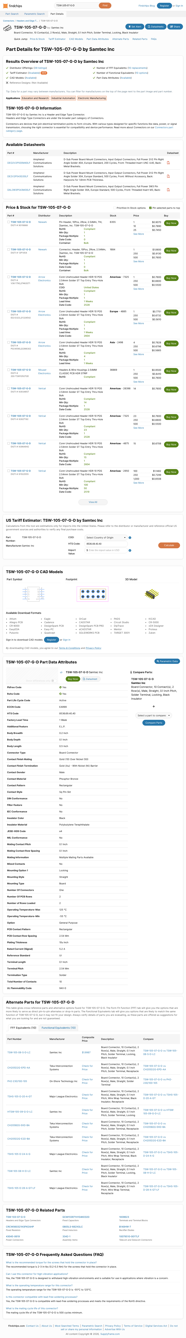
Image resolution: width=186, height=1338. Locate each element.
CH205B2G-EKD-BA (18, 1125)
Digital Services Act (156, 1325)
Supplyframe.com (110, 1333)
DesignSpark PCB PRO (91, 625)
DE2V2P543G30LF (17, 176)
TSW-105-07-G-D (21, 222)
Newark (42, 222)
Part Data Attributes (98, 39)
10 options (141, 72)
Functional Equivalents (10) (59, 1027)
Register (164, 5)
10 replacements (138, 67)
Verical (42, 388)
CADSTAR (84, 622)
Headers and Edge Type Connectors (27, 20)
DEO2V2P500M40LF (18, 162)
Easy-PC (49, 629)
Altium (12, 618)
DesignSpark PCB (54, 625)
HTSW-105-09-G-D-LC (20, 1111)
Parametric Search (92, 1325)
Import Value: (72, 552)
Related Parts (140, 39)
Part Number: (11, 539)
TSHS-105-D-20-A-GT (19, 1096)
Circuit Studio (121, 622)
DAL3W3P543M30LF (18, 189)
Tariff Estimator (57, 39)
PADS (117, 618)
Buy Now (171, 223)
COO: (71, 537)
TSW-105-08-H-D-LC (19, 1171)
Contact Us (32, 1325)
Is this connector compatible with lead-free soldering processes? (41, 1296)
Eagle (47, 618)
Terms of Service (133, 1325)
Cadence (49, 622)
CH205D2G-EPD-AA (18, 1067)
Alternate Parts (120, 39)
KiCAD (152, 618)
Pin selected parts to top (166, 207)
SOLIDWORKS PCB (89, 632)
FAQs (154, 39)
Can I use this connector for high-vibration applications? (37, 1273)
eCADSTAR (85, 629)
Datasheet (91, 679)
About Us (47, 1325)
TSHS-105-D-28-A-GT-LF (21, 1188)
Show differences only (38, 680)
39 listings (40, 67)
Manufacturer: (13, 545)
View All (93, 502)
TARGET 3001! (122, 632)
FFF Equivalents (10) (23, 1027)
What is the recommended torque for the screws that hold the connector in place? (51, 1262)
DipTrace (119, 625)
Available (34, 72)
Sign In (179, 5)
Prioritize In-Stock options (131, 207)
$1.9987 (86, 1052)
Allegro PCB (16, 622)
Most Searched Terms (67, 1325)
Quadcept (49, 632)
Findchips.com (12, 5)
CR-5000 (154, 622)
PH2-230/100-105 (17, 1081)
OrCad (82, 618)
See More (138, 233)
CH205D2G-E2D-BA (18, 1138)
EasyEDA (14, 629)
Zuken (152, 632)
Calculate (169, 545)
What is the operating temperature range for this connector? (39, 1285)
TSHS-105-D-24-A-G (18, 1154)
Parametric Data (168, 661)
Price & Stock (37, 39)
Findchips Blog (147, 5)
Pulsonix (14, 632)
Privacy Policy (93, 648)
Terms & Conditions (69, 648)
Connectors (8, 20)
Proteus (153, 629)
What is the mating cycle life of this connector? (32, 1308)
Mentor (118, 629)
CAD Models (76, 39)
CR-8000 (14, 625)
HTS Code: (74, 543)
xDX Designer (156, 625)
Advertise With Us (115, 1329)
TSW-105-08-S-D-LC (19, 1052)
